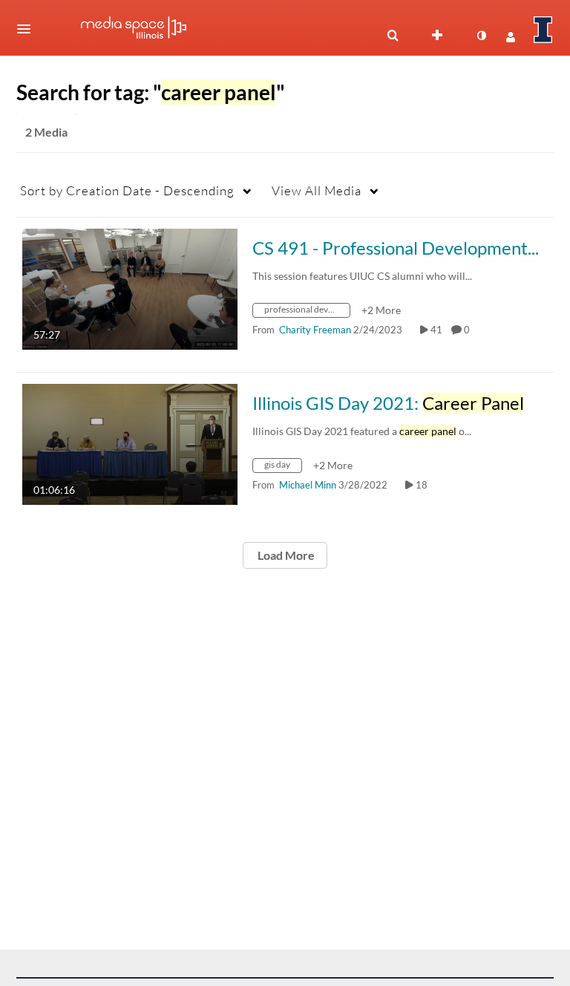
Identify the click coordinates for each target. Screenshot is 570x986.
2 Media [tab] (46, 132)
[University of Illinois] (543, 30)
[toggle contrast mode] (480, 35)
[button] (28, 29)
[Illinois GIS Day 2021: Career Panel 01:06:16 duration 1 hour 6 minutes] (130, 443)
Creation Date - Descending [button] (127, 190)
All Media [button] (316, 190)
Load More (285, 555)
